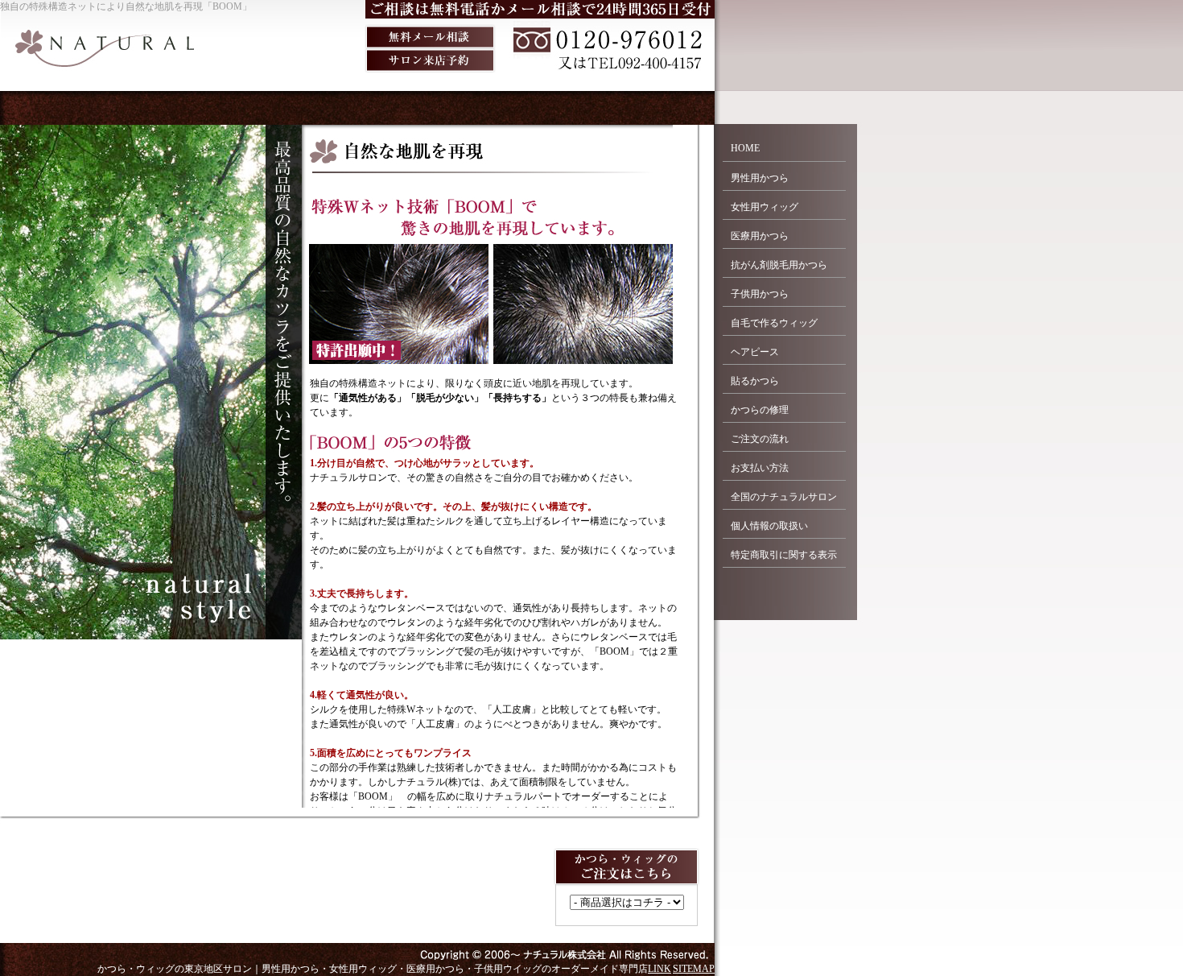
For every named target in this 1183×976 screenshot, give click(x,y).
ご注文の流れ (760, 439)
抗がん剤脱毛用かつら (779, 265)
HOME (745, 148)
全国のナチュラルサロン (784, 496)
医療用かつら (760, 236)
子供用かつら (760, 294)
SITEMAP (694, 968)
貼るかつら (755, 381)
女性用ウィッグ (764, 207)
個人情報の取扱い (769, 525)
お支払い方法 (760, 468)
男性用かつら (760, 178)
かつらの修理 (760, 410)
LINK (659, 968)
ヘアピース (755, 352)
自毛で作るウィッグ (774, 323)
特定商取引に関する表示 (784, 554)
